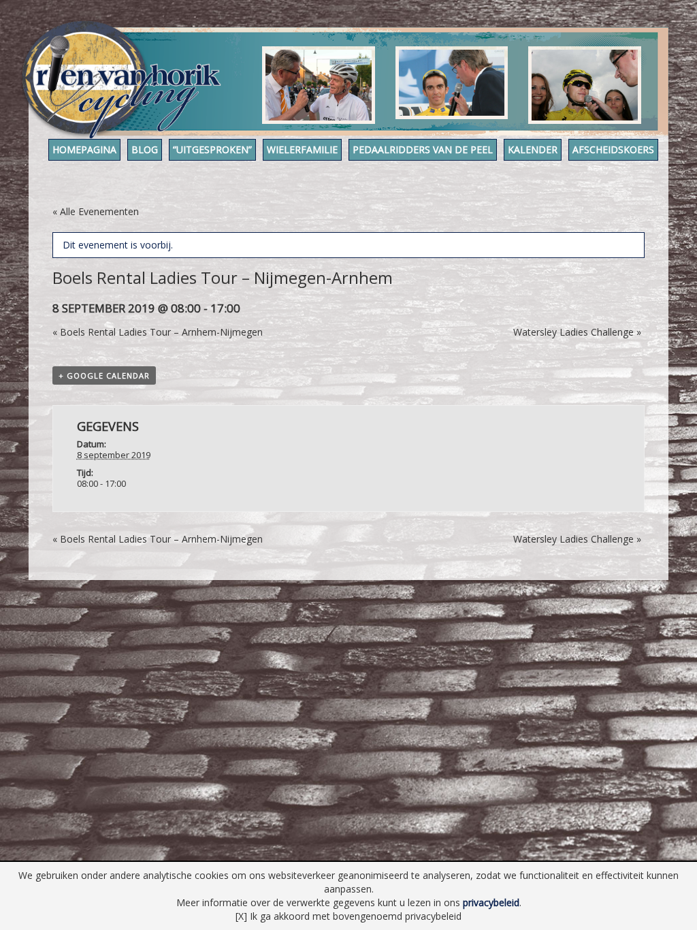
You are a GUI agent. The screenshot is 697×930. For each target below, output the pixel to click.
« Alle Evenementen (95, 211)
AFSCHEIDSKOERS (613, 149)
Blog (144, 149)
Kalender (532, 149)
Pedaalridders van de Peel (423, 149)
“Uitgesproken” (212, 149)
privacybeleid (491, 902)
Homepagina (84, 149)
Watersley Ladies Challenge (577, 331)
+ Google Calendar (104, 375)
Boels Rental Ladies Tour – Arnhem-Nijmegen (157, 331)
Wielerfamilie (302, 149)
